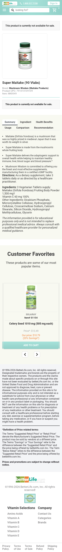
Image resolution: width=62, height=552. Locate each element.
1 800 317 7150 (30, 3)
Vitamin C (13, 526)
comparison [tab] (22, 127)
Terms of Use (17, 547)
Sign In (53, 3)
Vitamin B (13, 522)
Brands (42, 522)
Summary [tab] (10, 122)
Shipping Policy (52, 547)
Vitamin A (13, 518)
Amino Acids (15, 513)
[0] (54, 10)
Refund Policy (40, 547)
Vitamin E (13, 535)
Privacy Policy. (6, 547)
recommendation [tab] (43, 127)
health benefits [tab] (44, 122)
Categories (44, 518)
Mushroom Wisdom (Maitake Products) (28, 88)
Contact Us (44, 513)
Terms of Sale (29, 547)
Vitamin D (13, 531)
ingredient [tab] (25, 122)
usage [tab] (8, 127)
